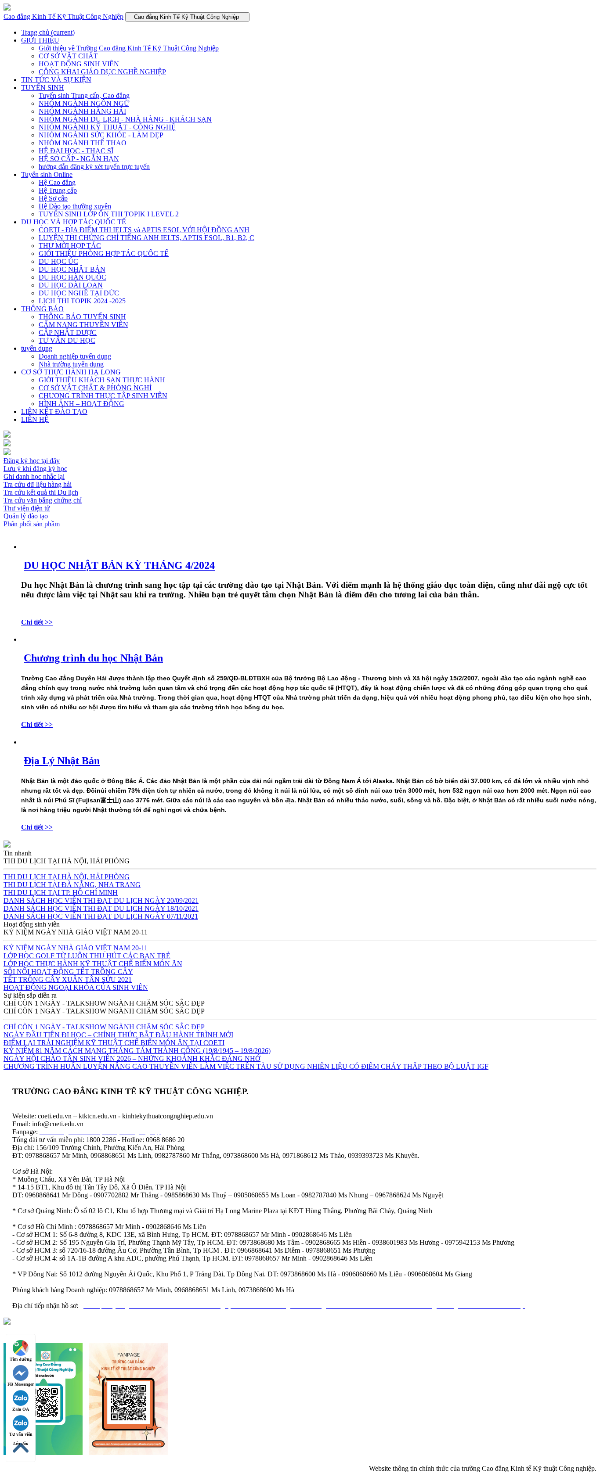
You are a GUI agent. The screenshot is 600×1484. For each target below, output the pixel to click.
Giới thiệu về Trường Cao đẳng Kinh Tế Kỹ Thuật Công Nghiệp (129, 48)
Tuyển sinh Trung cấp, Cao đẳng (84, 95)
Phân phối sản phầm (32, 524)
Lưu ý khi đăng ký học (35, 468)
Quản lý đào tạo (26, 516)
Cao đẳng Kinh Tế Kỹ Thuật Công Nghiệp (63, 16)
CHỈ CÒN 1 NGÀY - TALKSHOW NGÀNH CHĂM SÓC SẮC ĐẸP (104, 1027)
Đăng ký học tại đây (32, 460)
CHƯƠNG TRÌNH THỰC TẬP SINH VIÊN (103, 395)
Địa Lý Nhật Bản (62, 760)
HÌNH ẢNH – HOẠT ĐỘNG (81, 403)
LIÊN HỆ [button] (35, 419)
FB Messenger (20, 1384)
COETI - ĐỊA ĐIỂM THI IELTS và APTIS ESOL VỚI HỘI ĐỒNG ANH (144, 230)
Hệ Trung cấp (58, 190)
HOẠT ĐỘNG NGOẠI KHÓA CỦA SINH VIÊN (76, 987)
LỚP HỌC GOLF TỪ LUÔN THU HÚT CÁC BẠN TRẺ (87, 955)
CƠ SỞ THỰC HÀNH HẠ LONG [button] (71, 372)
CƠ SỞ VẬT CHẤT (68, 56)
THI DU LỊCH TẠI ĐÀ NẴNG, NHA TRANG (72, 884)
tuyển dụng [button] (36, 348)
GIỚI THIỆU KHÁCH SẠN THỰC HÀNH (102, 380)
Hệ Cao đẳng (57, 182)
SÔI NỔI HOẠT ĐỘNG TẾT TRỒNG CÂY (68, 971)
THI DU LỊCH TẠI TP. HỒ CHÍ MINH (61, 892)
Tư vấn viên (21, 1434)
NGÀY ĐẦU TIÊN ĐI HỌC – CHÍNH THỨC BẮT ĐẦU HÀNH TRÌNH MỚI (118, 1034)
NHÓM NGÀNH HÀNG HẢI (82, 111)
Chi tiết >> (37, 622)
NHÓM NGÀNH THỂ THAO (83, 143)
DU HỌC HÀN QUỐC (72, 277)
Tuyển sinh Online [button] (46, 174)
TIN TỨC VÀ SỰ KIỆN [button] (56, 79)
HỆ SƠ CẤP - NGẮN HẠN (79, 158)
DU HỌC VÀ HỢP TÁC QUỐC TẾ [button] (73, 222)
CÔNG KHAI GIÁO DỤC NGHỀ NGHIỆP (102, 71)
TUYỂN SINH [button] (42, 87)
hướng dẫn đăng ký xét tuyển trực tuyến (94, 166)
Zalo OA (20, 1409)
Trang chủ (48, 32)
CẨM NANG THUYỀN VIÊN (83, 324)
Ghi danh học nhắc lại (34, 476)
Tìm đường (21, 1359)
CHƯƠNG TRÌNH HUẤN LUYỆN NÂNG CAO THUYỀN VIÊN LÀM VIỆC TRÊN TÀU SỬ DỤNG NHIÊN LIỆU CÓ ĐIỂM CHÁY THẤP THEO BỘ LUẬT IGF (246, 1066)
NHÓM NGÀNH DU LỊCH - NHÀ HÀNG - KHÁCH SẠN (125, 119)
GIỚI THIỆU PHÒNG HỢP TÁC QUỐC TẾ (104, 253)
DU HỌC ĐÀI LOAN (71, 285)
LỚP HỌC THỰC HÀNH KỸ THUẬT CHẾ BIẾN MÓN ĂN (93, 963)
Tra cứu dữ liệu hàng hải (38, 484)
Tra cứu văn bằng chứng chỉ (43, 500)
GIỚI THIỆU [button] (40, 40)
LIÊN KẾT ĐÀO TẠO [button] (54, 411)
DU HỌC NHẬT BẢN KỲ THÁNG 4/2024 (119, 565)
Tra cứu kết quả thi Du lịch (41, 492)
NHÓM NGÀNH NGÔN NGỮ (84, 103)
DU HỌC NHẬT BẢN (72, 269)
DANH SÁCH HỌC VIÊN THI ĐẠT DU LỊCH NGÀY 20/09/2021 (101, 900)
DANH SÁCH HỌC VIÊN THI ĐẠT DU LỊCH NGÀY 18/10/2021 (101, 908)
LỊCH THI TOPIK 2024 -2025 (82, 301)
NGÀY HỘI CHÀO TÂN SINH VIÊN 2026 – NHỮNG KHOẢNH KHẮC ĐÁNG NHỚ (132, 1058)
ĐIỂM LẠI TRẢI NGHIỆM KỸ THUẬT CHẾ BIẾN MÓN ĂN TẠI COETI (114, 1042)
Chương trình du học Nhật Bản (93, 658)
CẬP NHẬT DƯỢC (68, 332)
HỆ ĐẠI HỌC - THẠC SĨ (76, 151)
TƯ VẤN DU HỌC (67, 340)
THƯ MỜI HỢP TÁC (70, 245)
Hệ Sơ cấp (53, 198)
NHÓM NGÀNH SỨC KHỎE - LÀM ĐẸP (101, 135)
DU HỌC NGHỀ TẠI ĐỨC (79, 293)
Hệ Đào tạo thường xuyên (75, 206)
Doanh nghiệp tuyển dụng (75, 356)
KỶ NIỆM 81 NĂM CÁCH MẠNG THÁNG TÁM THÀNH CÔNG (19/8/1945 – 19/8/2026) (137, 1050)
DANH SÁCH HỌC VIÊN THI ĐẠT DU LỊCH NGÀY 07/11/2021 (101, 916)
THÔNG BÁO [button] (42, 309)
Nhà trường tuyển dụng (71, 364)
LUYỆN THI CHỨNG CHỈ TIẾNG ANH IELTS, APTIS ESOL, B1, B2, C (146, 237)
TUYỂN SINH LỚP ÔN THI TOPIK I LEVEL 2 (109, 214)
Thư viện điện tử (27, 508)
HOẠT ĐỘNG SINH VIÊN (79, 64)
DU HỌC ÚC (58, 261)
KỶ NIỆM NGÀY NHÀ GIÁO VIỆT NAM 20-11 (76, 948)
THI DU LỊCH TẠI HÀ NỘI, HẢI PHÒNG (67, 876)
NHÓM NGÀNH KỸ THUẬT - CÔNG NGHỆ (107, 127)
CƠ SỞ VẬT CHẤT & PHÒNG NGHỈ (95, 388)
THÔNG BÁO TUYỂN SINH (82, 316)
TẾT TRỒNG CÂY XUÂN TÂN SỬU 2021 (68, 979)
